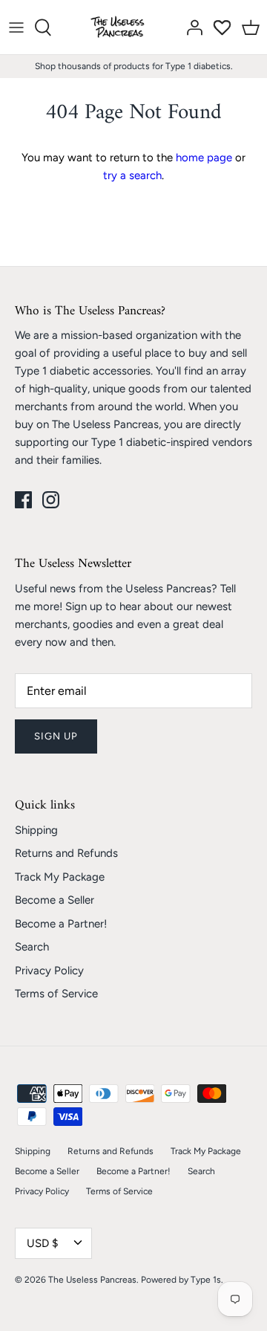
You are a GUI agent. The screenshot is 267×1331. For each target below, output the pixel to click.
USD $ (42, 1243)
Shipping (36, 830)
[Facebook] (23, 499)
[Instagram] (50, 499)
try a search (132, 175)
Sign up (56, 736)
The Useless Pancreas (92, 1280)
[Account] (190, 27)
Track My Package (60, 877)
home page (204, 157)
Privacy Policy (49, 970)
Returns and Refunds (66, 853)
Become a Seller (54, 900)
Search (32, 946)
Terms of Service (56, 993)
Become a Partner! (61, 923)
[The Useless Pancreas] (119, 27)
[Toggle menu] (16, 27)
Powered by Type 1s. (182, 1280)
